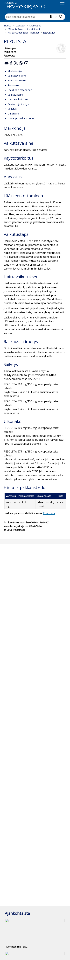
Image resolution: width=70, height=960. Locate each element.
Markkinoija (15, 71)
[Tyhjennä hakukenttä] (56, 16)
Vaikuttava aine (17, 75)
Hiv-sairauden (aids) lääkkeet (23, 32)
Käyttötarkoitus (17, 80)
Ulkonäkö (13, 113)
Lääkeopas (35, 25)
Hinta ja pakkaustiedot (21, 118)
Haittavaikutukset (18, 99)
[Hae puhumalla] (51, 16)
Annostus (13, 85)
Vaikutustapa (15, 94)
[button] (6, 62)
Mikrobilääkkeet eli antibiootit (24, 29)
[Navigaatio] (62, 5)
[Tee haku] (61, 16)
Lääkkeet (20, 25)
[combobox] (35, 16)
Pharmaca (49, 513)
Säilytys (12, 108)
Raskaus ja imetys (18, 104)
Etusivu (7, 25)
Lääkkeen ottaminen (20, 89)
